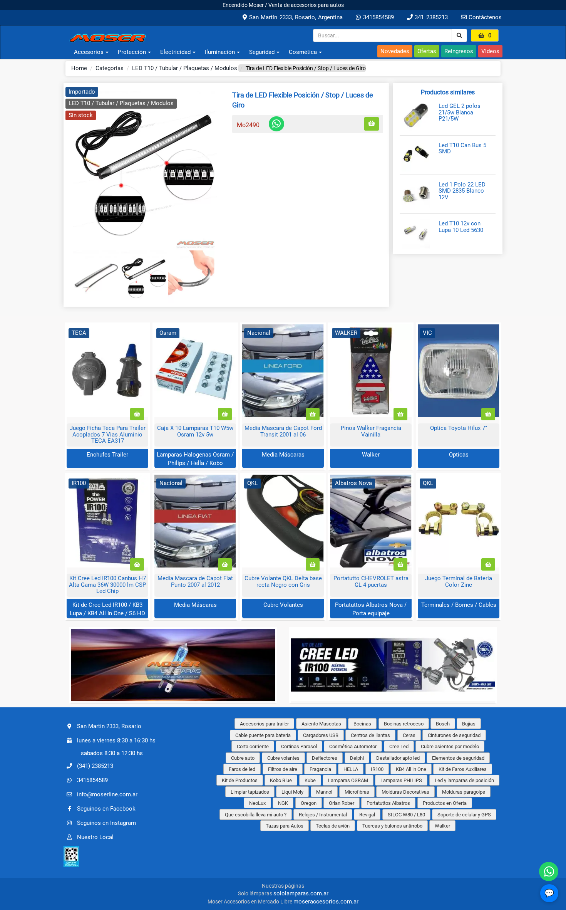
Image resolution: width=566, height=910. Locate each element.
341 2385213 (430, 17)
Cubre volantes (283, 758)
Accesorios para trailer (264, 724)
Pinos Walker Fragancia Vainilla (371, 431)
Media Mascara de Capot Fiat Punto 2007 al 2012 (195, 581)
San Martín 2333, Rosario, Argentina (295, 17)
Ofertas (426, 51)
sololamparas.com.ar (300, 893)
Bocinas (362, 724)
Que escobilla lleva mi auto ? (255, 815)
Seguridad (262, 52)
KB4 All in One (411, 769)
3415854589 (377, 17)
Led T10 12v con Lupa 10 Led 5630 (461, 226)
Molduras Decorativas (405, 792)
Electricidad (175, 52)
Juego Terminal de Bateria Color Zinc (458, 581)
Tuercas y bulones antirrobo (392, 826)
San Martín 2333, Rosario (109, 726)
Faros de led (242, 769)
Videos (490, 51)
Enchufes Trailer (107, 454)
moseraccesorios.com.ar (325, 901)
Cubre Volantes (283, 604)
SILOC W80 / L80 (406, 815)
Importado (82, 91)
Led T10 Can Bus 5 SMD (462, 148)
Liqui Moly (292, 792)
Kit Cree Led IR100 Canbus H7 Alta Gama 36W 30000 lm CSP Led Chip (107, 584)
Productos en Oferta (445, 803)
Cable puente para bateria (263, 735)
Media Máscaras (283, 454)
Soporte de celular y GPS (464, 815)
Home (79, 68)
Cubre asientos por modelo (450, 746)
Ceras (409, 735)
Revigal (367, 815)
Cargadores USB (320, 735)
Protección (132, 52)
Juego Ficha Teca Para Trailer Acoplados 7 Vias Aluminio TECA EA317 (108, 434)
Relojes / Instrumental (323, 815)
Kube (310, 780)
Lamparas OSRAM (348, 780)
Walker (371, 454)
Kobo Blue (281, 780)
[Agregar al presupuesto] (371, 124)
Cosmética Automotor (353, 746)
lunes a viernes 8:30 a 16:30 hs (116, 740)
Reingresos (458, 51)
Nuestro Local (95, 837)
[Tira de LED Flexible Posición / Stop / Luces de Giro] (145, 168)
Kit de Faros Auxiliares (463, 769)
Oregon (308, 803)
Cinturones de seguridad (454, 735)
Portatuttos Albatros (388, 803)
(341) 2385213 (95, 765)
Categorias (109, 68)
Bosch (443, 724)
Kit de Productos (240, 780)
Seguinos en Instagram (106, 822)
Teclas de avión (333, 826)
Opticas (459, 454)
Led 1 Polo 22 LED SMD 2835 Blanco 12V (462, 191)
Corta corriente (253, 746)
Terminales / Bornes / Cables (458, 604)
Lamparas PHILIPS (401, 780)
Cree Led (399, 746)
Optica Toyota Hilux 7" (458, 428)
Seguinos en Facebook (106, 808)
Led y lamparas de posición (464, 780)
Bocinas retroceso (404, 724)
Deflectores (324, 758)
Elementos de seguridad (458, 758)
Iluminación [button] (220, 52)
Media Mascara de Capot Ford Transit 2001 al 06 (283, 431)
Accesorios (89, 52)
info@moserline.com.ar (107, 794)
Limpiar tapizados (250, 792)
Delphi (357, 758)
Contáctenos (484, 17)
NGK (283, 803)
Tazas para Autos (284, 826)
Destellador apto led (398, 758)
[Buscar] (459, 35)
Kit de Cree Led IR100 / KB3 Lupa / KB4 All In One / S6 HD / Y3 (107, 613)
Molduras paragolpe (463, 792)
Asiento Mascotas (321, 724)
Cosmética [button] (303, 52)
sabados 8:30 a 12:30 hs (112, 753)
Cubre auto (243, 758)
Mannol (324, 792)
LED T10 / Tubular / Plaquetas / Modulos (184, 68)
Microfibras (357, 792)
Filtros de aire (282, 769)
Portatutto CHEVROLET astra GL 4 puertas (371, 581)
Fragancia (320, 769)
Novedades (394, 51)
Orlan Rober (341, 803)
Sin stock (81, 115)
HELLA (350, 769)
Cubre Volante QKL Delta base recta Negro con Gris (283, 581)
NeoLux (257, 803)
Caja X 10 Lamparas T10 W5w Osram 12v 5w (195, 431)
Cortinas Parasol (299, 746)
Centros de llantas (370, 735)
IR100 (377, 769)
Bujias (469, 724)
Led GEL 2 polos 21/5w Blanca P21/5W (460, 112)
